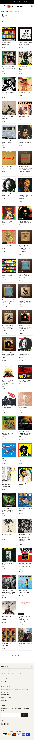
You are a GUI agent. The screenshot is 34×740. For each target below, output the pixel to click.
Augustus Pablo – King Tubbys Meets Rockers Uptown (8, 68)
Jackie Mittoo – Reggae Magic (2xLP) (25, 509)
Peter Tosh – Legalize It (25, 643)
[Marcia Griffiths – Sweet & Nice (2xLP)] (25, 582)
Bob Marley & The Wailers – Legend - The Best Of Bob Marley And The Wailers (25, 196)
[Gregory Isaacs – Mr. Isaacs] (25, 450)
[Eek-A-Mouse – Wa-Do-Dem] (9, 450)
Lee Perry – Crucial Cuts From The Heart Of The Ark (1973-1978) (8, 592)
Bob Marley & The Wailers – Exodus (7, 167)
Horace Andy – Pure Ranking (24, 483)
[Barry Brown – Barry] (25, 84)
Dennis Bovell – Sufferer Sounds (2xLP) (25, 408)
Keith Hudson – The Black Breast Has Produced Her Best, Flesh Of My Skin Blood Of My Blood (25, 538)
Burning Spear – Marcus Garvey (6, 408)
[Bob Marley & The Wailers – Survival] (9, 266)
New (7, 11)
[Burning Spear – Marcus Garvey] (9, 399)
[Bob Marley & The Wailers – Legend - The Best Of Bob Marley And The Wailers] (25, 185)
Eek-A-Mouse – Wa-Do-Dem (8, 459)
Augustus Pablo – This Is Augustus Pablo (8, 93)
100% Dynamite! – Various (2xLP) (7, 43)
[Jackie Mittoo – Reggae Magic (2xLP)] (25, 500)
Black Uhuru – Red (24, 116)
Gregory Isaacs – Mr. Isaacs (24, 459)
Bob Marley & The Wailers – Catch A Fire (25, 141)
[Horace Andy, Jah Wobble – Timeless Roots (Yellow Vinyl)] (9, 500)
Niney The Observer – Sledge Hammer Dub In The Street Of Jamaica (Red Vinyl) (25, 619)
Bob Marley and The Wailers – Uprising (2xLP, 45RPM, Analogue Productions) (8, 382)
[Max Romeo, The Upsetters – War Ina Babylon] (9, 608)
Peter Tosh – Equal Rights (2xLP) (7, 644)
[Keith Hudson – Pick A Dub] (9, 526)
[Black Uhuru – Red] (25, 108)
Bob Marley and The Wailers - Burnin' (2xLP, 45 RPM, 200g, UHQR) (25, 301)
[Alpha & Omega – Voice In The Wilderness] (25, 34)
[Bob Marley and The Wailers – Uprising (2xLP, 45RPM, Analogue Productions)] (9, 372)
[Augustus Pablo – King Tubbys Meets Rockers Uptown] (9, 58)
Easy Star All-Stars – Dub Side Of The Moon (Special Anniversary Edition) (25, 434)
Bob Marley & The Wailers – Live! (7, 221)
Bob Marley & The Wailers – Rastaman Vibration (7, 246)
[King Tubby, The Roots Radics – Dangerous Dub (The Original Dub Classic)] (25, 555)
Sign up (24, 715)
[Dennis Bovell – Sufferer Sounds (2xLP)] (25, 399)
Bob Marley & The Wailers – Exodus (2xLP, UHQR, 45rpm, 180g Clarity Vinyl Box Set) (25, 169)
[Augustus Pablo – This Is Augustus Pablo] (9, 84)
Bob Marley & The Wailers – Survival (7, 274)
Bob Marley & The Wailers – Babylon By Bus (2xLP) (8, 142)
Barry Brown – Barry (24, 92)
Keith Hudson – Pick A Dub (8, 535)
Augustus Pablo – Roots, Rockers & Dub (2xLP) (25, 68)
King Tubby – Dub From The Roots (8, 564)
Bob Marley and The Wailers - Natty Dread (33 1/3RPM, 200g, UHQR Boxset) (25, 328)
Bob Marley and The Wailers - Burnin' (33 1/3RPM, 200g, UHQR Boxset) (7, 328)
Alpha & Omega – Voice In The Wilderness (25, 43)
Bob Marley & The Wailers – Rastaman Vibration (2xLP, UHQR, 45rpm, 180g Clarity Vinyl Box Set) (25, 248)
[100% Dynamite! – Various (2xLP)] (9, 34)
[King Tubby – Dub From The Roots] (9, 555)
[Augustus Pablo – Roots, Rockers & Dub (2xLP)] (25, 58)
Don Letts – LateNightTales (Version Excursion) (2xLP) (8, 433)
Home (2, 11)
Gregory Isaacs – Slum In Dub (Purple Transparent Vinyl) (8, 484)
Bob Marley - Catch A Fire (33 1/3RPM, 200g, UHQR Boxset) (8, 301)
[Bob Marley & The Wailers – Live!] (9, 213)
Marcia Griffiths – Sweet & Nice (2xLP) (24, 591)
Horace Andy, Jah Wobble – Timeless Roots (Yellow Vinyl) (7, 510)
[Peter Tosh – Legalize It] (25, 635)
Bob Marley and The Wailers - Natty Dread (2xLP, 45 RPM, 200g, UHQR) (8, 355)
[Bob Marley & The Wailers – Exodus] (9, 158)
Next (19, 656)
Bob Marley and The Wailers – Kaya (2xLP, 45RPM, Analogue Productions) (24, 355)
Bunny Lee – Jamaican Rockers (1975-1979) (25, 381)
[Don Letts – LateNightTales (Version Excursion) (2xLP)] (9, 423)
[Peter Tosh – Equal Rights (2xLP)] (9, 635)
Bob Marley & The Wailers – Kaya (7, 194)
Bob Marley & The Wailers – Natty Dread (25, 221)
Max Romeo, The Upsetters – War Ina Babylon (7, 618)
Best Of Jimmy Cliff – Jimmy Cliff (8, 117)
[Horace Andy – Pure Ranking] (25, 474)
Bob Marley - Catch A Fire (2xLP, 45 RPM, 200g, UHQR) (25, 275)
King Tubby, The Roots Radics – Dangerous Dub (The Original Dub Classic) (25, 566)
